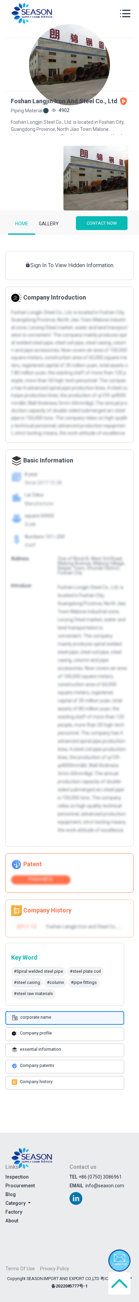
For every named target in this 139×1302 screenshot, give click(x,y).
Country (31, 221)
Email (29, 308)
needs (29, 337)
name (29, 250)
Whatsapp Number (43, 279)
